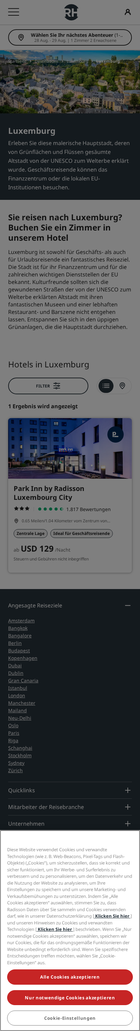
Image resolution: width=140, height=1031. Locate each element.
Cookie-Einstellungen (70, 1018)
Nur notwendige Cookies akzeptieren (70, 998)
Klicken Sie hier (112, 916)
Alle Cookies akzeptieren (70, 977)
